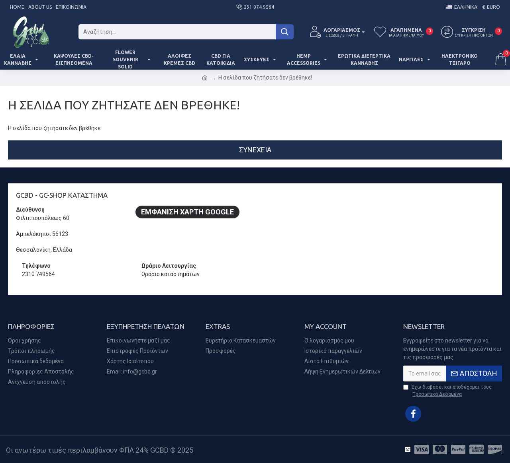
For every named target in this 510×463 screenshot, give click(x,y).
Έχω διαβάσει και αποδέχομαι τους (451, 390)
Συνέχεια (255, 150)
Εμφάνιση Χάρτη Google (187, 212)
